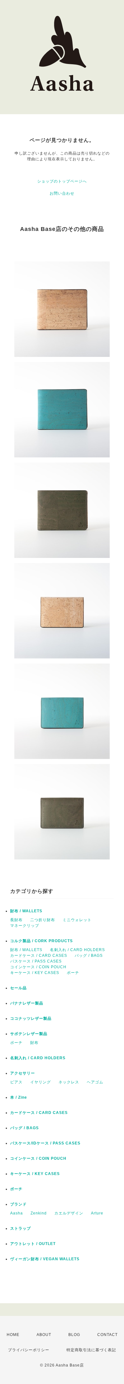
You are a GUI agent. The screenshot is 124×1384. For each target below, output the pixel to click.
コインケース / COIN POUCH (38, 967)
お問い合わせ (62, 193)
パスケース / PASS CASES (36, 961)
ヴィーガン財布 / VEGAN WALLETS (44, 1259)
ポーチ (73, 972)
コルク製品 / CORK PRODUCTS (41, 941)
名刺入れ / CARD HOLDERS (77, 950)
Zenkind (39, 1213)
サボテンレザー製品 (28, 1034)
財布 (34, 1042)
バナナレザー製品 (26, 1003)
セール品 (18, 988)
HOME (13, 1334)
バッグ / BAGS (89, 955)
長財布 (16, 920)
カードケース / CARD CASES (38, 955)
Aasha (16, 1213)
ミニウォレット (77, 920)
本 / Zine (18, 1097)
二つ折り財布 (42, 920)
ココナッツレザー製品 (31, 1018)
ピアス (16, 1082)
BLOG (74, 1334)
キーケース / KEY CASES (34, 972)
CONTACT (107, 1334)
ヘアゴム (95, 1082)
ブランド (18, 1204)
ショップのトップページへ (62, 181)
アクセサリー (22, 1073)
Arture (97, 1213)
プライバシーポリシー (28, 1350)
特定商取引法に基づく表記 (91, 1350)
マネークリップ (24, 925)
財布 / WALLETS (26, 911)
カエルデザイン (68, 1213)
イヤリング (40, 1082)
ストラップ (20, 1228)
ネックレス (69, 1082)
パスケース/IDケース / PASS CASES (45, 1143)
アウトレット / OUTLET (33, 1243)
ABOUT (44, 1334)
